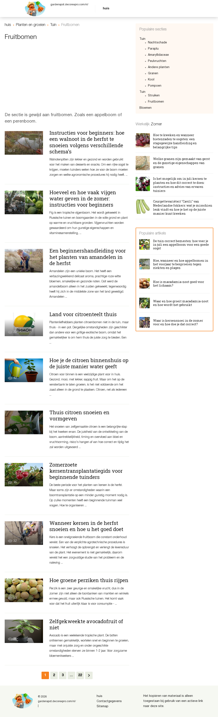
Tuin (142, 39)
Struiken (154, 95)
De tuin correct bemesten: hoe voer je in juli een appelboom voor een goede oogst (181, 244)
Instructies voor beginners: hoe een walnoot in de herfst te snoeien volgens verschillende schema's (86, 142)
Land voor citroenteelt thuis (83, 314)
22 (80, 675)
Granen (153, 73)
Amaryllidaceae (158, 55)
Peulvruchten (157, 61)
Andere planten (158, 67)
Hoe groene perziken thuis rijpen (88, 580)
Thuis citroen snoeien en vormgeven (79, 415)
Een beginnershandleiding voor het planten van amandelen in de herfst (87, 256)
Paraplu (153, 48)
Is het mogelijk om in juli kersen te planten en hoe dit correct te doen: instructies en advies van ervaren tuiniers (180, 185)
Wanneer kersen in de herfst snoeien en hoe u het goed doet (86, 526)
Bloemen (145, 108)
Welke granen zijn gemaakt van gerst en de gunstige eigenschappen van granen (181, 163)
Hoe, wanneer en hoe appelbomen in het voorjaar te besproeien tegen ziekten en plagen (180, 264)
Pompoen (154, 85)
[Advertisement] (67, 78)
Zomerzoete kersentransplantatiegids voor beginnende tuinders (86, 470)
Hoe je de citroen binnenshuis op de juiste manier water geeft (88, 363)
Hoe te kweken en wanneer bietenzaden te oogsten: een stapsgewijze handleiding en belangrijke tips (175, 141)
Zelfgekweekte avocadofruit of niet (86, 624)
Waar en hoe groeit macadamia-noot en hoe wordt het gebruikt (180, 303)
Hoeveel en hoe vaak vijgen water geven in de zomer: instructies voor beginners (82, 198)
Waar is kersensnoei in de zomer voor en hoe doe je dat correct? (178, 322)
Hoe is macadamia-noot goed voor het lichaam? (178, 283)
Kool (151, 79)
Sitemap (102, 706)
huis (106, 8)
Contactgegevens (109, 701)
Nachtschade (157, 42)
